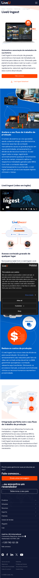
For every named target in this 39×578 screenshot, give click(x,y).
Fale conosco (19, 76)
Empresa (4, 516)
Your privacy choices (21, 566)
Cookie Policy (19, 569)
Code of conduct (6, 569)
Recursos (5, 508)
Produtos (9, 9)
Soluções (5, 504)
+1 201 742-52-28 (10, 543)
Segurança (5, 564)
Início (3, 9)
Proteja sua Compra (21, 564)
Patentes (18, 561)
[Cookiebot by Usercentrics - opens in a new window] (29, 265)
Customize (18, 306)
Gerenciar (17, 9)
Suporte (4, 512)
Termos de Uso (6, 561)
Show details (29, 295)
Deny (19, 311)
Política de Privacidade (8, 566)
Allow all (19, 300)
